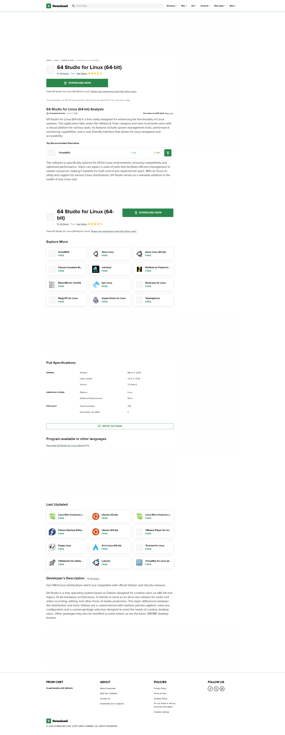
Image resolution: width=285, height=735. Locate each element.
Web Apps (219, 6)
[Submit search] (73, 6)
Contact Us (105, 698)
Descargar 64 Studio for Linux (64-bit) (65, 445)
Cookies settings (161, 712)
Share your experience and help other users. (114, 91)
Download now (79, 83)
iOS (193, 6)
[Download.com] (57, 6)
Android (204, 6)
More (232, 6)
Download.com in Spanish (112, 703)
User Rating (81, 73)
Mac (183, 6)
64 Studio (94, 578)
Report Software (112, 426)
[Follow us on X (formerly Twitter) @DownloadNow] (216, 688)
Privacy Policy (160, 688)
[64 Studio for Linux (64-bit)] (50, 70)
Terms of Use (160, 693)
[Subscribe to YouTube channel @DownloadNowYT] (222, 688)
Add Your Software (108, 693)
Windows (171, 6)
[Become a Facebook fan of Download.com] (210, 688)
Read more (169, 113)
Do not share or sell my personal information (164, 705)
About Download (107, 688)
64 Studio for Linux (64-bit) (89, 67)
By (63, 73)
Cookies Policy (160, 698)
